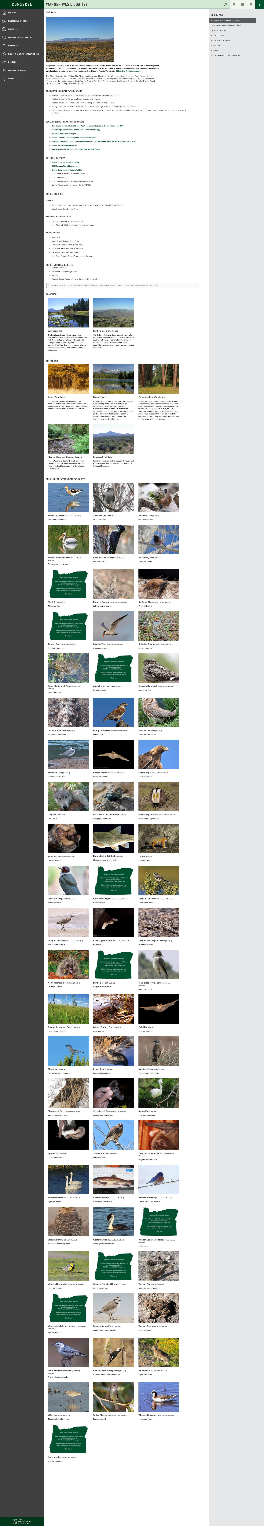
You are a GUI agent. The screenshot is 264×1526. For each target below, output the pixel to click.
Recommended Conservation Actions (225, 20)
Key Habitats (13, 45)
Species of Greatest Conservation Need (23, 54)
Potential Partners (218, 30)
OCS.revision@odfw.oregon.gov (128, 71)
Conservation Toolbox (17, 70)
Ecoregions (12, 29)
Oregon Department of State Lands (65, 162)
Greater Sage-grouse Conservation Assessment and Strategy (76, 129)
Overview (12, 13)
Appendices (12, 78)
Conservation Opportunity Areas (21, 37)
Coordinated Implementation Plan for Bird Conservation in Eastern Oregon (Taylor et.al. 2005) (88, 126)
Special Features (217, 35)
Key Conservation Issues (18, 21)
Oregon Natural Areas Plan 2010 (64, 145)
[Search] (225, 4)
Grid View (242, 4)
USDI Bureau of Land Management (65, 166)
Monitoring (12, 62)
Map (234, 4)
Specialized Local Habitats (221, 40)
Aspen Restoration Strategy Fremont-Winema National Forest (76, 149)
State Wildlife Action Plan (22, 1521)
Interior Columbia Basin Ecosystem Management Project (74, 137)
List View (251, 4)
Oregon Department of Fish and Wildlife (67, 170)
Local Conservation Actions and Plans (226, 25)
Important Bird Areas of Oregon (64, 133)
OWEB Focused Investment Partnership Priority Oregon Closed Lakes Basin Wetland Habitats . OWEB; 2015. (94, 141)
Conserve (22, 4)
